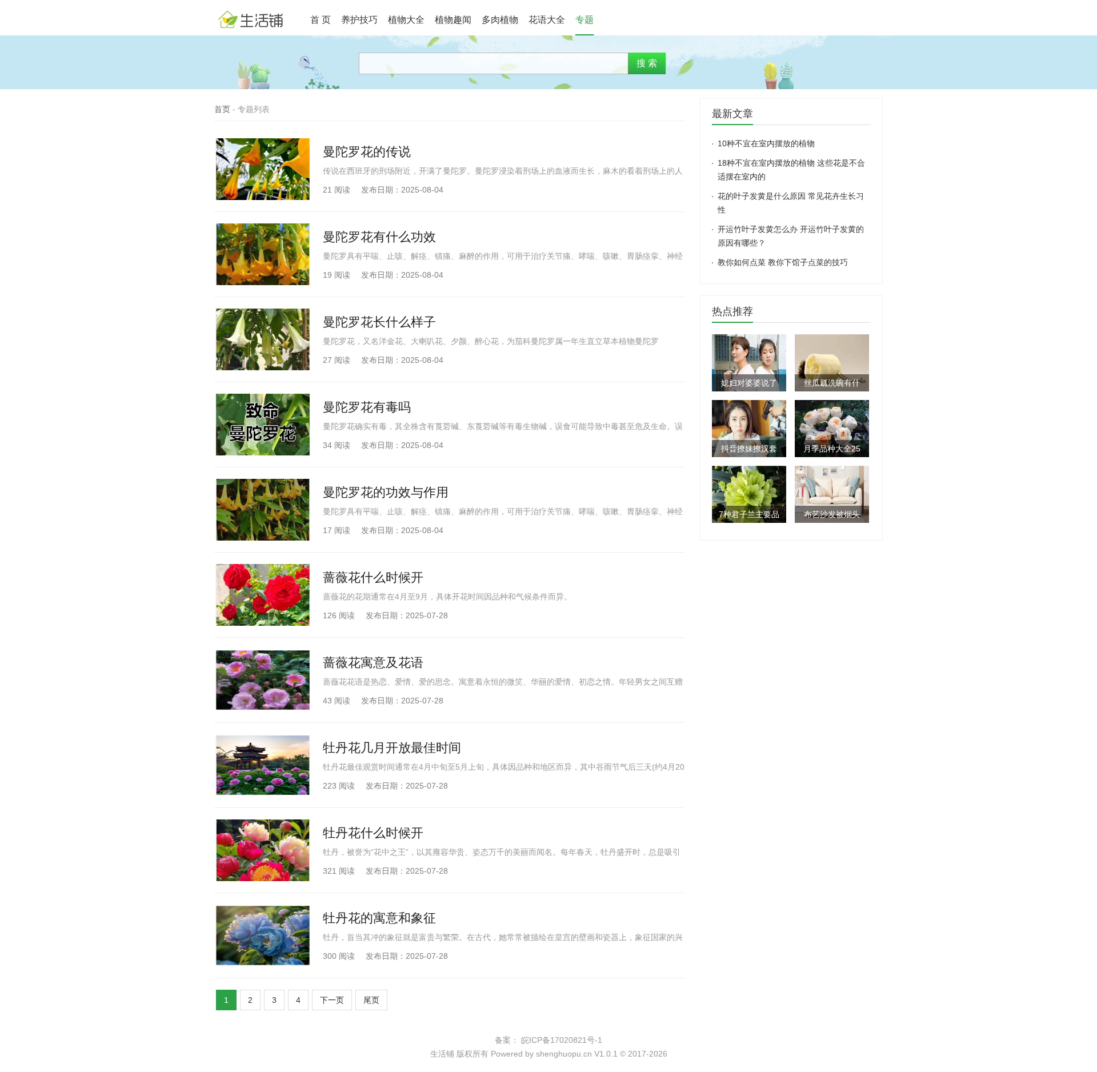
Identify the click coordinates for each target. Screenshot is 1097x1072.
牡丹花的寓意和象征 (379, 918)
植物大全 (406, 20)
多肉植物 (500, 20)
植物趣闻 (453, 20)
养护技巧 (359, 20)
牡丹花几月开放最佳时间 (392, 748)
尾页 (371, 1000)
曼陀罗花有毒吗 (367, 407)
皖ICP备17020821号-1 (561, 1040)
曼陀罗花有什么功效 (379, 237)
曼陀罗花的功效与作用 (386, 492)
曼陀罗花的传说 (367, 152)
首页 (222, 109)
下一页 (332, 1000)
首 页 (320, 20)
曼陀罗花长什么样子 (379, 322)
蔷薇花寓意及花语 (373, 662)
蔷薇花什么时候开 (373, 577)
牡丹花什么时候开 (373, 833)
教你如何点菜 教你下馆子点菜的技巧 (783, 262)
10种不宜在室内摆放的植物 (766, 143)
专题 (584, 20)
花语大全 (547, 20)
